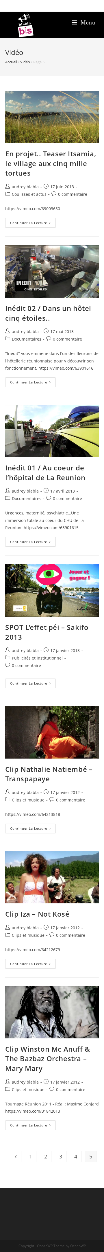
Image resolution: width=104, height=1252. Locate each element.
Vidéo (25, 61)
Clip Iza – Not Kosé (37, 914)
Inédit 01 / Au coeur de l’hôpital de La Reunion (45, 472)
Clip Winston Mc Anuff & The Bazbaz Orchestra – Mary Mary (47, 1058)
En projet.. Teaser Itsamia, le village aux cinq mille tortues (50, 163)
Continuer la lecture (33, 224)
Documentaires (26, 339)
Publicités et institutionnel (37, 658)
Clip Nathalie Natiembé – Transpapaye (48, 774)
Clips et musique (28, 800)
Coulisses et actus (29, 194)
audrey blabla (25, 186)
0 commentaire (72, 194)
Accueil (11, 61)
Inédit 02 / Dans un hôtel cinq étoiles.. (48, 313)
